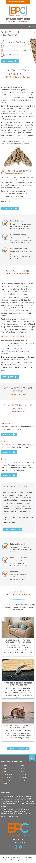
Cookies (14, 842)
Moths (23, 768)
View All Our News (16, 748)
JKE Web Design (25, 860)
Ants (5, 765)
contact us (10, 816)
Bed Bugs (7, 768)
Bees (5, 771)
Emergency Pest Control (18, 2)
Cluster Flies (8, 777)
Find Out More (11, 529)
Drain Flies (7, 780)
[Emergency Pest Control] (18, 16)
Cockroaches (8, 774)
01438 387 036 (18, 19)
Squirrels (24, 777)
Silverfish (24, 774)
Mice (22, 765)
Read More (7, 434)
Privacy (22, 842)
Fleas (5, 783)
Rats (22, 771)
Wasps (23, 780)
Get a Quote (8, 61)
